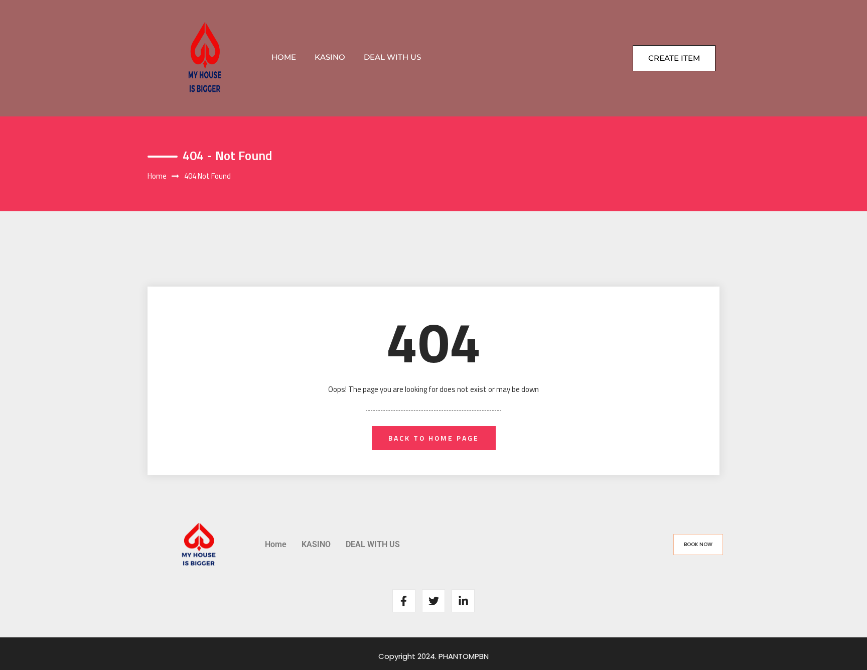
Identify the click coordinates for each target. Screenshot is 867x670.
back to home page (433, 438)
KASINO (330, 57)
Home (283, 57)
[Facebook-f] (403, 600)
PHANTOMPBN (464, 656)
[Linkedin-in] (463, 600)
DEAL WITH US (392, 57)
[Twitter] (433, 600)
